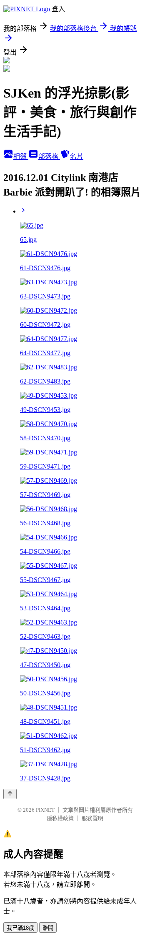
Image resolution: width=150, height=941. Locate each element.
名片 (76, 156)
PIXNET (45, 810)
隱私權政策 (60, 818)
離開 (47, 928)
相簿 (20, 156)
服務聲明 (92, 818)
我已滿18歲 (20, 928)
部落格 (49, 156)
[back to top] (10, 794)
